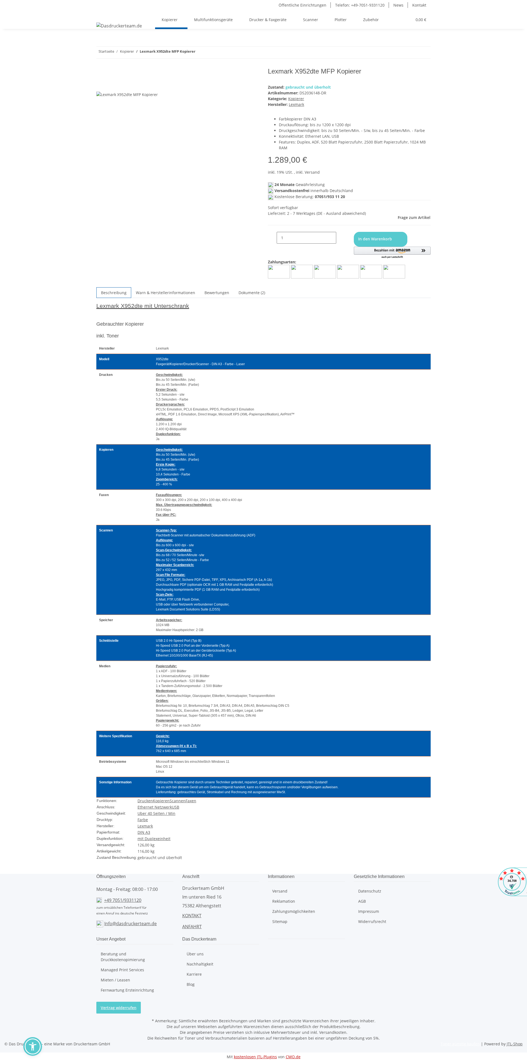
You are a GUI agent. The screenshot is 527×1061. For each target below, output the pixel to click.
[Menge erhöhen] (340, 238)
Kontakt (419, 5)
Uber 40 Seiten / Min (156, 813)
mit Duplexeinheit (154, 838)
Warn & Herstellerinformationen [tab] (165, 292)
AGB (362, 901)
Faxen (191, 800)
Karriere (194, 974)
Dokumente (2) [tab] (252, 292)
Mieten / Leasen (115, 980)
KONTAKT (191, 916)
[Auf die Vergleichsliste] (100, 85)
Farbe (143, 819)
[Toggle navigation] (103, 14)
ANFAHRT (192, 927)
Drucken (145, 800)
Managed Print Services (122, 969)
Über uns (195, 953)
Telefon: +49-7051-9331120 (360, 5)
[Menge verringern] (272, 238)
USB (175, 807)
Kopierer (296, 98)
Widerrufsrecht (372, 921)
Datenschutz (369, 891)
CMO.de (293, 1056)
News (398, 5)
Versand (279, 891)
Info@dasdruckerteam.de (130, 924)
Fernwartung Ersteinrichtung (127, 990)
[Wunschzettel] (405, 19)
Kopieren (161, 800)
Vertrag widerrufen (118, 1007)
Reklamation (283, 901)
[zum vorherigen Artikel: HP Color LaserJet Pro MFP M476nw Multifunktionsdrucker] (209, 52)
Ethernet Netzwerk (155, 807)
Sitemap (279, 921)
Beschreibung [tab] (114, 292)
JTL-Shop (515, 1043)
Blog (191, 984)
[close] (100, 73)
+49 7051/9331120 (122, 900)
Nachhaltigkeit (200, 964)
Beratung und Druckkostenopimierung (123, 956)
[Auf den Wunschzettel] (110, 85)
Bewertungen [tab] (216, 292)
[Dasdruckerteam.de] (119, 25)
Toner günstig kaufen (460, 1043)
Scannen (178, 800)
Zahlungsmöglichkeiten (293, 911)
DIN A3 (144, 832)
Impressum (368, 911)
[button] (388, 19)
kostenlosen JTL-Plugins (255, 1056)
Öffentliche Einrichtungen (302, 5)
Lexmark (145, 826)
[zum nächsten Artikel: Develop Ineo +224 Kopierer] (199, 52)
